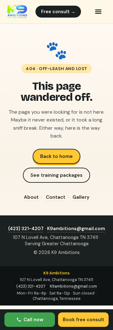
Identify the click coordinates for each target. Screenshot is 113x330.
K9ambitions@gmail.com (76, 228)
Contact (55, 197)
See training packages (56, 175)
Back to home (56, 156)
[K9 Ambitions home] (17, 11)
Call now (33, 319)
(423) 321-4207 (26, 228)
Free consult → (58, 11)
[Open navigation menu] (98, 11)
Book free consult (83, 319)
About (31, 197)
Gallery (81, 197)
